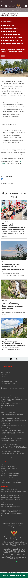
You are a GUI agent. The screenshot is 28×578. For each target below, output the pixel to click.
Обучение (3, 376)
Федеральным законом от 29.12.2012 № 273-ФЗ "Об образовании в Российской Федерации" (14, 550)
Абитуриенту (21, 10)
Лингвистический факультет (8, 516)
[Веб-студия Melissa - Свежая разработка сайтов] (18, 562)
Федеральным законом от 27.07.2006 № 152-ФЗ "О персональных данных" (14, 552)
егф (3, 55)
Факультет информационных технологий (12, 513)
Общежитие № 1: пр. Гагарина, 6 (9, 477)
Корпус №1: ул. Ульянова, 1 (8, 464)
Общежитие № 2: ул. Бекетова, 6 (10, 480)
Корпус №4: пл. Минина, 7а (8, 471)
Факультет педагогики (7, 502)
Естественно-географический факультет (12, 495)
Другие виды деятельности (8, 383)
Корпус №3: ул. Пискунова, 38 (9, 468)
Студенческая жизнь (6, 385)
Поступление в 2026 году (13, 575)
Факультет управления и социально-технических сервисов (10, 507)
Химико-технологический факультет (10, 497)
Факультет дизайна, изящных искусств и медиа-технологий (13, 492)
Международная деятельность (9, 381)
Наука (2, 379)
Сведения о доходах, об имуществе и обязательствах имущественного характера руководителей (14, 557)
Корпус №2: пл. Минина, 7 (8, 466)
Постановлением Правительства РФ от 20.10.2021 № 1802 (14, 554)
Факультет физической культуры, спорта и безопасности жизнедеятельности (12, 510)
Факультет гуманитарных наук (9, 489)
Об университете (8, 10)
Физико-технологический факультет (10, 499)
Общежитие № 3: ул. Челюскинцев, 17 (11, 482)
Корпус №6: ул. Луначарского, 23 (10, 473)
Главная (3, 369)
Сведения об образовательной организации (14, 388)
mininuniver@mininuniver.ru (14, 528)
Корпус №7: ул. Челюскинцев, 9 (9, 475)
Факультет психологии (7, 504)
